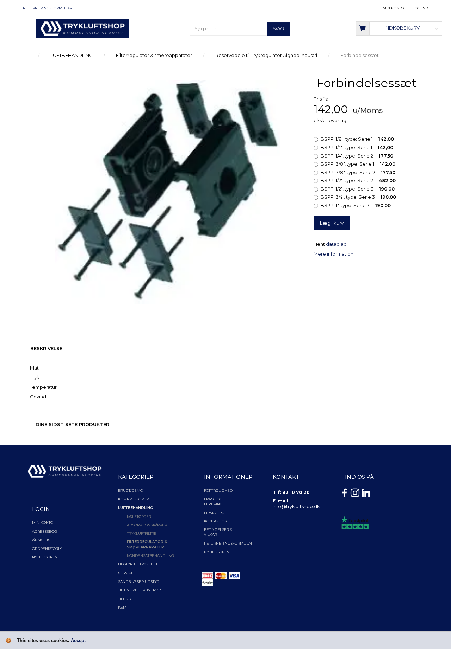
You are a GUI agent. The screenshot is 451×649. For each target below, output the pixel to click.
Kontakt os (215, 521)
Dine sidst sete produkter (72, 424)
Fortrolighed (218, 490)
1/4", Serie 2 (357, 156)
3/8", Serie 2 (358, 172)
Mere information (333, 254)
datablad (336, 244)
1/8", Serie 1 (357, 139)
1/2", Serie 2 (358, 180)
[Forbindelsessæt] (167, 191)
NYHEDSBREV (216, 552)
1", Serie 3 (356, 205)
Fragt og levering (213, 501)
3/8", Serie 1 (358, 164)
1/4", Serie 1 (357, 147)
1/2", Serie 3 (358, 189)
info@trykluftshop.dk (296, 506)
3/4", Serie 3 (358, 197)
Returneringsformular (47, 8)
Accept (78, 640)
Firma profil (217, 512)
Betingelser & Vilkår (218, 532)
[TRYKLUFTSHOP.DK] (82, 28)
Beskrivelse (46, 348)
